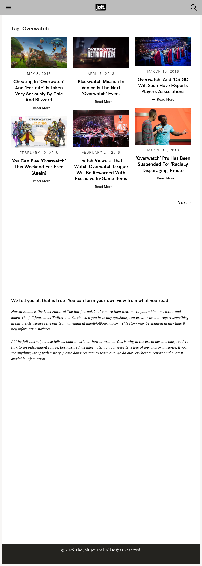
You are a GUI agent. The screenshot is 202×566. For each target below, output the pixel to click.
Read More (41, 108)
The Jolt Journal (79, 311)
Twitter (168, 311)
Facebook (78, 317)
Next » (184, 202)
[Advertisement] (52, 253)
